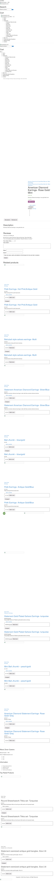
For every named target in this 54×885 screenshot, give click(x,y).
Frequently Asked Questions (8, 74)
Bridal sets (7, 61)
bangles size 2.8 (4, 848)
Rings (6, 67)
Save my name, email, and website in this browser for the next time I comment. (22, 255)
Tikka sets (7, 69)
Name (4, 250)
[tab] (7, 220)
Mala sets (7, 63)
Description (7, 219)
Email (4, 252)
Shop (4, 54)
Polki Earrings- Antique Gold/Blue (19, 486)
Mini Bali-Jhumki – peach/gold (17, 666)
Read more (11, 347)
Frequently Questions (7, 766)
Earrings (7, 62)
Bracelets (7, 59)
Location (2, 0)
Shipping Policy (6, 75)
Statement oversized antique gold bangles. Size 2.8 (23, 851)
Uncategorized (8, 71)
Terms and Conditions (7, 770)
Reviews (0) (14, 219)
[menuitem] (5, 18)
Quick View (6, 284)
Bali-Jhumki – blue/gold (14, 439)
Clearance (6, 613)
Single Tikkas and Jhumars (11, 70)
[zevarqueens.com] (4, 3)
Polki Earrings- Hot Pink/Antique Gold (20, 289)
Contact (4, 76)
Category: (30, 208)
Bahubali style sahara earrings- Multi (20, 339)
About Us (4, 72)
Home (4, 53)
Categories (5, 55)
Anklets (6, 58)
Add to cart (31, 201)
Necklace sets (8, 65)
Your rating (6, 241)
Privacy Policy (5, 768)
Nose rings (7, 66)
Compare (31, 207)
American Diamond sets (10, 57)
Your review (6, 242)
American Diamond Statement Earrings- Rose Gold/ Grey (24, 714)
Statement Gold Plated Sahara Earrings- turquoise (26, 616)
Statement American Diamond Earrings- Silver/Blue (26, 389)
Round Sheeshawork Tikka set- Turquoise (19, 800)
